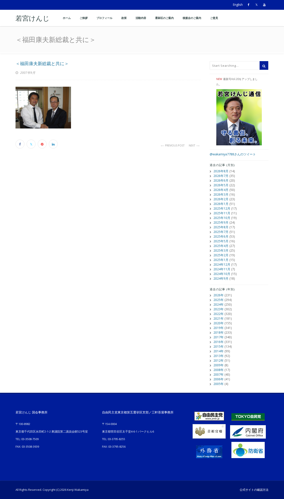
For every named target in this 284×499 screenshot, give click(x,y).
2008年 (218, 370)
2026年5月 (221, 185)
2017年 (218, 337)
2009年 (218, 365)
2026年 (218, 295)
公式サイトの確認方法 (254, 490)
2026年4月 (221, 190)
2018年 (218, 332)
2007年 (218, 374)
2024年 (218, 304)
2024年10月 (221, 274)
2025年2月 (221, 255)
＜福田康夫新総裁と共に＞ (42, 63)
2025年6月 (221, 236)
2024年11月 (221, 269)
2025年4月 (221, 246)
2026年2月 (221, 199)
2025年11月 (221, 213)
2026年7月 (221, 176)
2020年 (218, 323)
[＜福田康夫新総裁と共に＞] (108, 107)
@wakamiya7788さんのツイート (233, 154)
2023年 (218, 309)
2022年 (218, 314)
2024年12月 (221, 264)
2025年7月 (221, 232)
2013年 (218, 356)
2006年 (218, 379)
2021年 (218, 318)
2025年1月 (221, 260)
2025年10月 (221, 218)
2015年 (218, 346)
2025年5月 (221, 241)
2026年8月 (221, 171)
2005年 (218, 384)
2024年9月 (221, 278)
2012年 (218, 360)
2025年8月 (221, 227)
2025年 (218, 300)
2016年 (218, 342)
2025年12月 (221, 208)
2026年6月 (221, 180)
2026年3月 (221, 194)
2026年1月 (221, 204)
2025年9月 (221, 222)
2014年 (218, 351)
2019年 (218, 328)
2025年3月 (221, 250)
